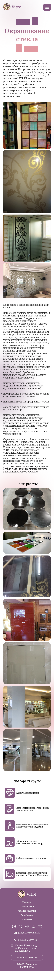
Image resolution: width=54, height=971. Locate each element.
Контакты (27, 919)
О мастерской (27, 906)
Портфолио (27, 915)
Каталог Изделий (27, 910)
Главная (26, 902)
